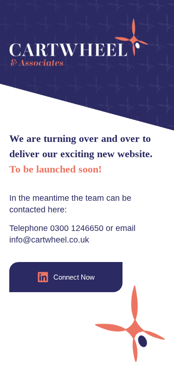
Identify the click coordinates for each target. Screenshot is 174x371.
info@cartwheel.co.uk (49, 239)
